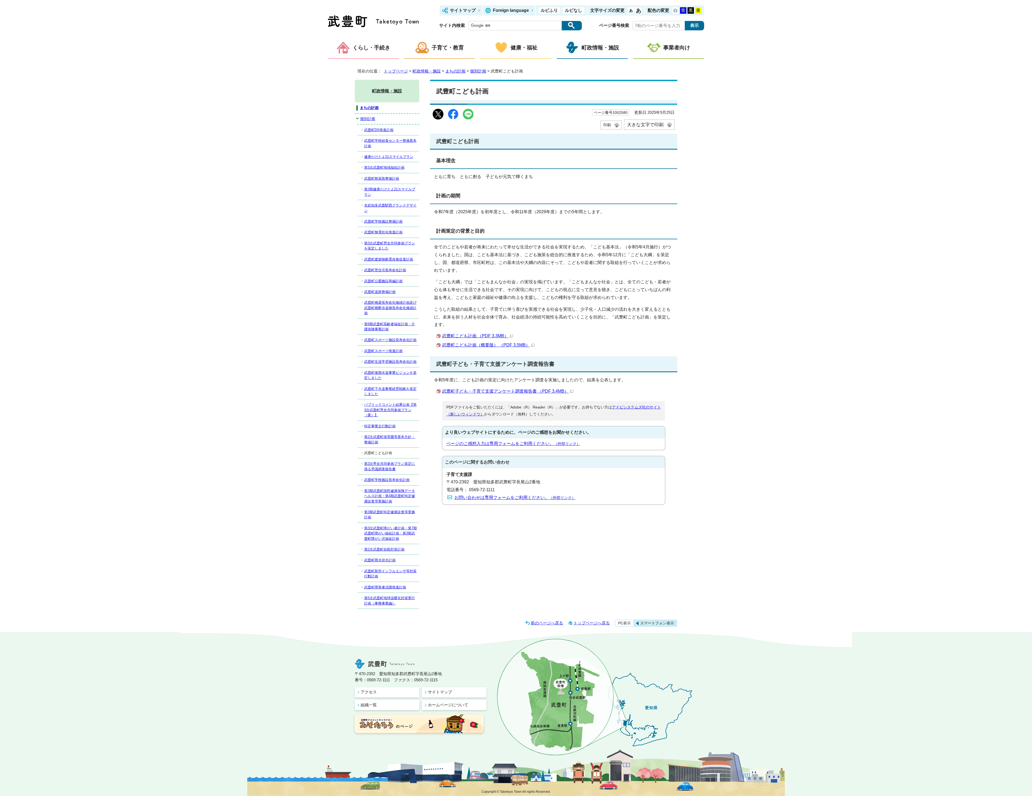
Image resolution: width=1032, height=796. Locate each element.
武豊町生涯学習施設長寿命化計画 (390, 362)
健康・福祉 (524, 47)
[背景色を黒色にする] (690, 10)
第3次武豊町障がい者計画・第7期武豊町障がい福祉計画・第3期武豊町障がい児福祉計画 (390, 533)
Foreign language (511, 10)
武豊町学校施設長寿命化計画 (387, 480)
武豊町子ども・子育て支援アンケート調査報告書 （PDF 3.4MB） (505, 391)
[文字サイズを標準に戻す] (631, 10)
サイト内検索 (452, 25)
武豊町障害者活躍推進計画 (385, 587)
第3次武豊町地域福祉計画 (384, 167)
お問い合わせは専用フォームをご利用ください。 (514, 497)
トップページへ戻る (592, 623)
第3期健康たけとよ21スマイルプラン (389, 191)
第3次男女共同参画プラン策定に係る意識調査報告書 (389, 466)
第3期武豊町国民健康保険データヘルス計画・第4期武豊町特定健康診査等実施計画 (389, 496)
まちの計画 (455, 71)
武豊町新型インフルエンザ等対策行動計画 (390, 573)
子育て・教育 (448, 47)
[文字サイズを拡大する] (638, 10)
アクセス (369, 692)
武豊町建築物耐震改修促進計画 (388, 259)
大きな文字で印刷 (645, 124)
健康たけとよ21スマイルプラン (388, 157)
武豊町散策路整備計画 (381, 178)
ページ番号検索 (614, 25)
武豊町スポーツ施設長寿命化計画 (390, 340)
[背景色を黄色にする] (698, 10)
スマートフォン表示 (657, 623)
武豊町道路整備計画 (380, 292)
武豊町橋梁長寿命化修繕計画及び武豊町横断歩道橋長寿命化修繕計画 (390, 308)
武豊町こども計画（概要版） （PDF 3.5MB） (486, 345)
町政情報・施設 (600, 47)
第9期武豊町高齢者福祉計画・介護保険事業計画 (389, 326)
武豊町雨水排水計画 (380, 560)
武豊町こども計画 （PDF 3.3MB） (475, 336)
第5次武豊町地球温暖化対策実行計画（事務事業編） (389, 600)
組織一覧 (369, 705)
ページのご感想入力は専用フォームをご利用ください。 (513, 443)
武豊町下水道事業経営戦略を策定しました (390, 391)
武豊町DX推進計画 (378, 130)
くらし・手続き (371, 47)
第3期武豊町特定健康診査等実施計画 (389, 514)
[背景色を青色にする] (683, 10)
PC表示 (624, 623)
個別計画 (478, 71)
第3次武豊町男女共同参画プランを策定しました (389, 245)
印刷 (607, 125)
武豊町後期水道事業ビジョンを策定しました (390, 375)
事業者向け (676, 47)
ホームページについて (448, 705)
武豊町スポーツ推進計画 (383, 351)
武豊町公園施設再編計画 (383, 281)
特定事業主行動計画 (380, 426)
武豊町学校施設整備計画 (383, 221)
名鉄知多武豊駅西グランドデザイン (390, 207)
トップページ (396, 71)
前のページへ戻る (547, 623)
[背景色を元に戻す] (675, 10)
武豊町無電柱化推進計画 (383, 232)
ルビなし (573, 10)
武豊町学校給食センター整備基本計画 (390, 143)
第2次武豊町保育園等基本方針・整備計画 (389, 439)
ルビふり (549, 10)
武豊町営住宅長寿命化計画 (385, 270)
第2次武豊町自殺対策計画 (384, 549)
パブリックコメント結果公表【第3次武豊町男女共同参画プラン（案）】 (390, 410)
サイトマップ (463, 10)
